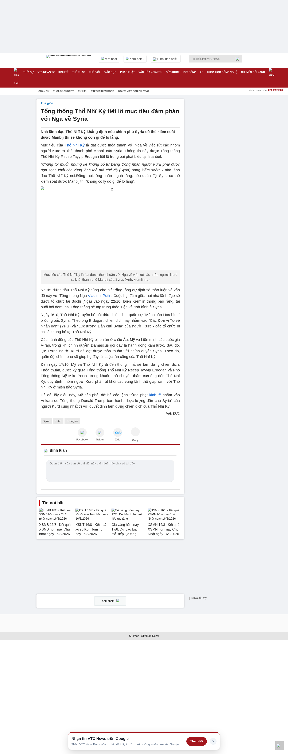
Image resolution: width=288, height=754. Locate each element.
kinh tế (155, 395)
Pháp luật (127, 72)
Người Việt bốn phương (133, 91)
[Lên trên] (279, 745)
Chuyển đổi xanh (253, 72)
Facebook (82, 439)
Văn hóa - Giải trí (150, 72)
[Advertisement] (220, 162)
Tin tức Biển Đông (102, 91)
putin (58, 421)
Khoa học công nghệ (222, 72)
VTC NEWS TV (46, 72)
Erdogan (72, 421)
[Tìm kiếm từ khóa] (239, 59)
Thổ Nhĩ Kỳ (75, 145)
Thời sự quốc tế (63, 91)
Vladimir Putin (99, 296)
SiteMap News (150, 635)
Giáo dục (110, 72)
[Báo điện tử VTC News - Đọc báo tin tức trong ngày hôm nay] (69, 60)
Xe (201, 72)
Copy (135, 440)
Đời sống (189, 72)
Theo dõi (196, 741)
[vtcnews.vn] (82, 432)
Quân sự (43, 91)
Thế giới (94, 72)
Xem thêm (108, 600)
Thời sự (28, 72)
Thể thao (78, 72)
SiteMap (134, 635)
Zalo (117, 439)
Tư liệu (82, 91)
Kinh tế (63, 72)
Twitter (100, 439)
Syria (46, 421)
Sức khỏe (173, 72)
